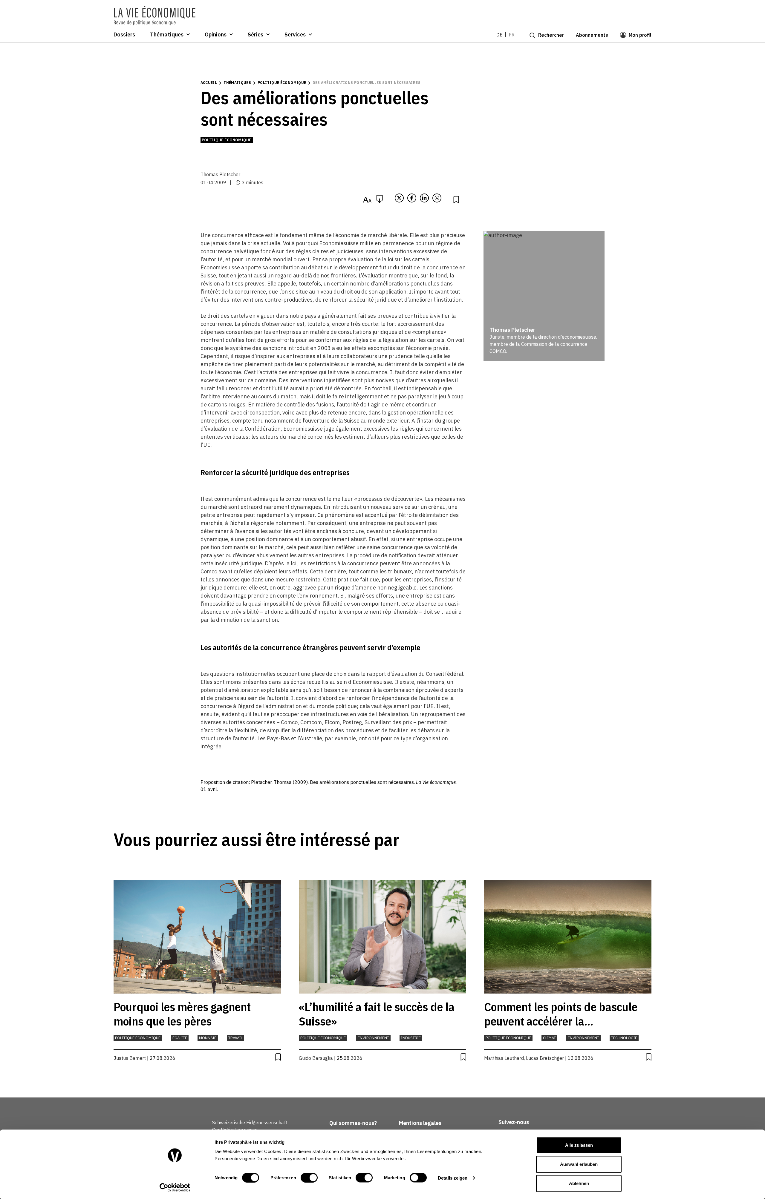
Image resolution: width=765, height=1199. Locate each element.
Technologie (624, 1037)
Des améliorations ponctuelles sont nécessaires (366, 82)
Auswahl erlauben (579, 1164)
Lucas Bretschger (545, 1058)
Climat (549, 1037)
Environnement (373, 1037)
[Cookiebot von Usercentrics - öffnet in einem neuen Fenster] (175, 1187)
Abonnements (592, 35)
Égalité (179, 1037)
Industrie (411, 1037)
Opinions (216, 34)
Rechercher (551, 35)
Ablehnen (579, 1183)
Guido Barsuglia (316, 1058)
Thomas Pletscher (220, 174)
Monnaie (207, 1037)
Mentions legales (420, 1123)
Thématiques (166, 34)
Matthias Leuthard (504, 1058)
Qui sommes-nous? (353, 1123)
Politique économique (282, 82)
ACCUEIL (209, 82)
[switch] (309, 1177)
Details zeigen (452, 1177)
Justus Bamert (130, 1058)
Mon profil (640, 35)
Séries (255, 34)
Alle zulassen (579, 1145)
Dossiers (124, 34)
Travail (235, 1037)
